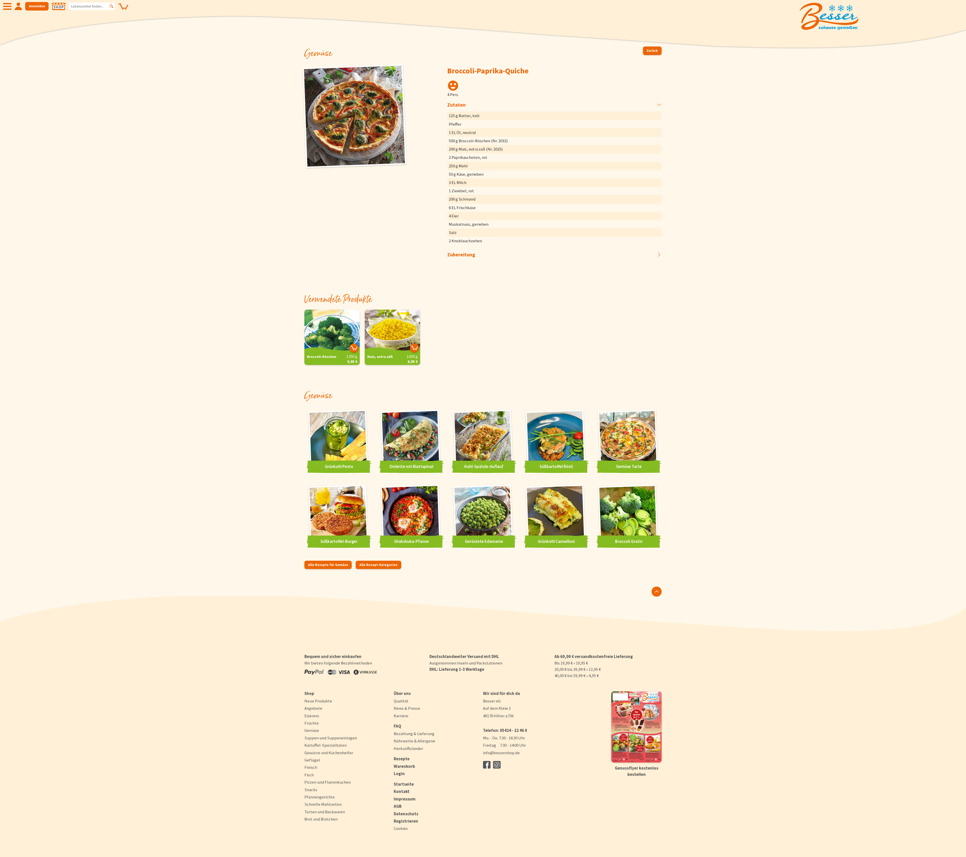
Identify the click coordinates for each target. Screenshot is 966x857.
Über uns (402, 693)
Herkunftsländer (408, 748)
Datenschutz (406, 814)
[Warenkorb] (123, 10)
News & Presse (407, 708)
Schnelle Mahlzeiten (323, 804)
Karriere (401, 716)
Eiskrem (311, 716)
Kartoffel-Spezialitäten (325, 745)
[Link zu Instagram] (497, 765)
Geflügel (312, 760)
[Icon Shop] (59, 6)
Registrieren (406, 821)
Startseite (404, 784)
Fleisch (310, 767)
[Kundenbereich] (18, 6)
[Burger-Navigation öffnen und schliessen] (7, 6)
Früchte (311, 723)
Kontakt (402, 791)
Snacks (310, 789)
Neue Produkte (318, 701)
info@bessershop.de (501, 752)
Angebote (313, 708)
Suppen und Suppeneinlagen (330, 738)
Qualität (401, 701)
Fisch (309, 775)
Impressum (405, 799)
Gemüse (311, 730)
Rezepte (402, 758)
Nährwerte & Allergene (414, 741)
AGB (397, 806)
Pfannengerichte (319, 797)
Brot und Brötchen (321, 819)
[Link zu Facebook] (487, 765)
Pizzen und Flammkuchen (327, 782)
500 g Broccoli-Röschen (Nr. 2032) (478, 141)
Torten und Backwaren (324, 812)
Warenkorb (404, 766)
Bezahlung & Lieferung (414, 733)
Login (399, 773)
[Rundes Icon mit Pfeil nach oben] (657, 592)
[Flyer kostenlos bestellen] (636, 727)
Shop (309, 693)
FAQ (397, 726)
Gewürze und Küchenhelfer (328, 752)
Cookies (401, 828)
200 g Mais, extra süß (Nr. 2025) (476, 149)
